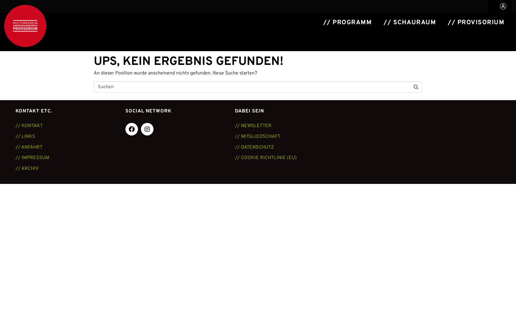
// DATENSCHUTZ (254, 147)
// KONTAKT (29, 126)
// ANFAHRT (29, 147)
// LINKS (25, 137)
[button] (500, 6)
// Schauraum (410, 23)
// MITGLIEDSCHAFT (257, 137)
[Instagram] (147, 129)
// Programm (347, 23)
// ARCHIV (27, 169)
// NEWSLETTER (253, 126)
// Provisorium (476, 23)
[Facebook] (131, 129)
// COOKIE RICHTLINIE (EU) (266, 158)
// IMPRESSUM (32, 158)
